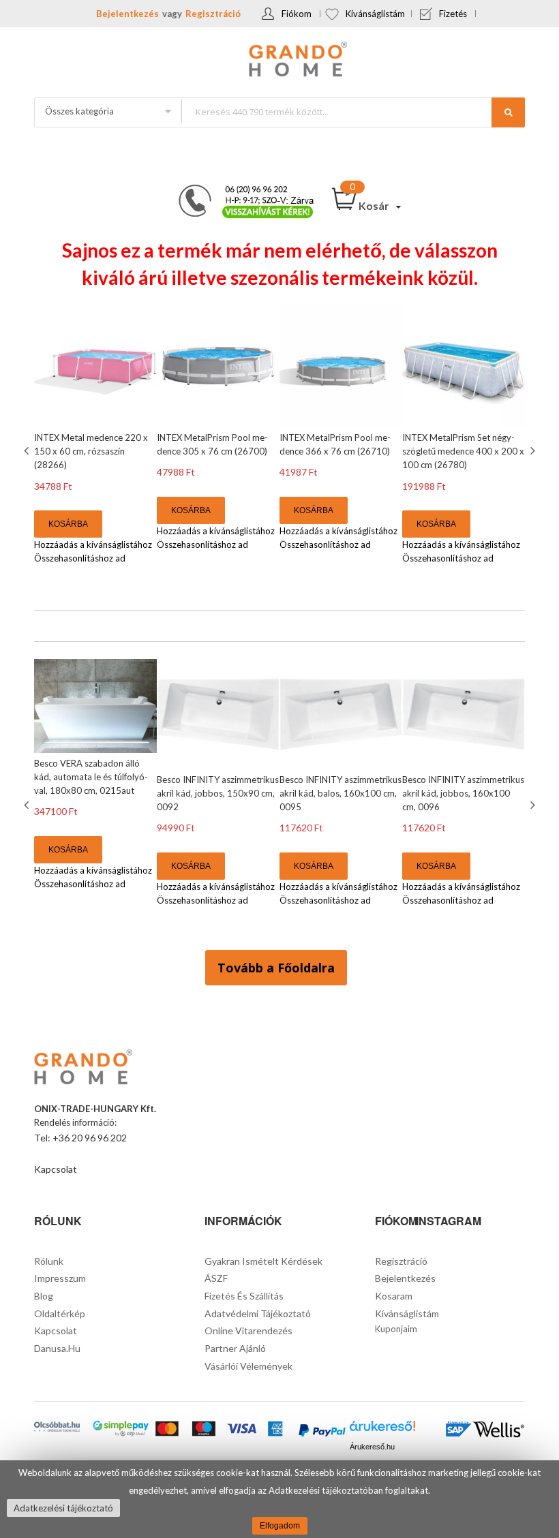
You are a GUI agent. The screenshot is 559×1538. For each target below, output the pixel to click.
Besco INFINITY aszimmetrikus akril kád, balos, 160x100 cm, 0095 (341, 793)
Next (531, 450)
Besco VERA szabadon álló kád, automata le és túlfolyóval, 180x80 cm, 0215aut (91, 777)
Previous (28, 450)
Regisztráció (213, 13)
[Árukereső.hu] (382, 1430)
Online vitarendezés (248, 1330)
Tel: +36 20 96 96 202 (80, 1137)
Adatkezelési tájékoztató (63, 1508)
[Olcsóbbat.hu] (57, 1427)
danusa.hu (57, 1348)
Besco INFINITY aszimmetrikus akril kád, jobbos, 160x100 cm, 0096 (463, 793)
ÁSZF (216, 1278)
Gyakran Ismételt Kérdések (263, 1261)
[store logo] (279, 60)
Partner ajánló (235, 1348)
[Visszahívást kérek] (240, 188)
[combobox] (352, 111)
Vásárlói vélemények (248, 1366)
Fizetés (453, 13)
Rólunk (48, 1261)
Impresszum (60, 1278)
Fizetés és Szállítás (244, 1296)
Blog (43, 1296)
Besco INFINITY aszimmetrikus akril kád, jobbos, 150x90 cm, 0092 (218, 793)
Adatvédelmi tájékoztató (258, 1313)
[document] (279, 1499)
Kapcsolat (55, 1169)
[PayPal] (321, 1431)
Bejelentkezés (127, 13)
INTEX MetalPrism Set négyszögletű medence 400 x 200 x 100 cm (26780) (463, 451)
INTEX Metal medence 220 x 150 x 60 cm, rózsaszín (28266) (91, 451)
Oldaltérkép (59, 1313)
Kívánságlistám (375, 13)
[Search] (508, 112)
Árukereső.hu (372, 1447)
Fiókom (297, 13)
